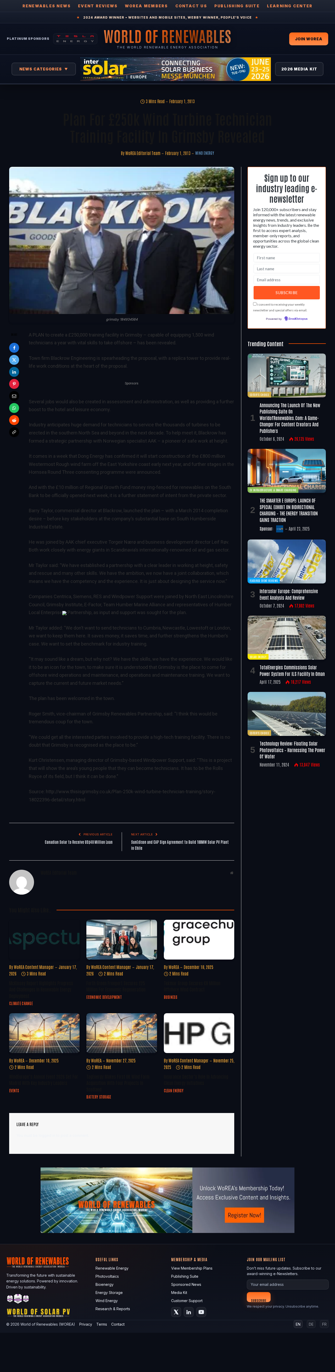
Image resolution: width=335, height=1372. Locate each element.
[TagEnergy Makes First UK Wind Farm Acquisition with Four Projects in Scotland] (121, 1033)
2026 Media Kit (299, 69)
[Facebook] (14, 348)
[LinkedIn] (14, 372)
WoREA (174, 966)
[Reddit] (14, 420)
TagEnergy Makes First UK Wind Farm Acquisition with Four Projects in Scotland (117, 1082)
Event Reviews (98, 6)
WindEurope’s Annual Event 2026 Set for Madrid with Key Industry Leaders (43, 1079)
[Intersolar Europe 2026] (175, 69)
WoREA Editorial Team (142, 153)
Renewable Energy (112, 1268)
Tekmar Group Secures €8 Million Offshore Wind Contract (192, 986)
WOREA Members (146, 6)
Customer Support (187, 1300)
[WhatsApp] (14, 408)
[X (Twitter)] (176, 1312)
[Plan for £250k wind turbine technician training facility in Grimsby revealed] (121, 240)
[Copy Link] (14, 432)
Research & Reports (113, 1309)
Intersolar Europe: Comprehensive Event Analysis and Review (289, 594)
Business (170, 997)
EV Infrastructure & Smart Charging (273, 490)
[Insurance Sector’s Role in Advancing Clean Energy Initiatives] (199, 1033)
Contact (118, 1324)
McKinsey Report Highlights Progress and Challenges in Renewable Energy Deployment (41, 989)
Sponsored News (186, 1284)
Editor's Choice (259, 394)
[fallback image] (167, 1200)
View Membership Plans (192, 1268)
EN (298, 1324)
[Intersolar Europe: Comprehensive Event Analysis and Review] (287, 561)
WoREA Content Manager (34, 966)
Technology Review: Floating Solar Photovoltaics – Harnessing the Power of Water (292, 749)
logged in (47, 1135)
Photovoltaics (107, 1276)
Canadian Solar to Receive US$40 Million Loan (79, 841)
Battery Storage (98, 1096)
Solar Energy (258, 657)
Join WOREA (308, 39)
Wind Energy (204, 153)
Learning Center (290, 6)
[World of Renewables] (18, 1299)
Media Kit (179, 1292)
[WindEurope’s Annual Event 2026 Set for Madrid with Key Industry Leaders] (44, 1033)
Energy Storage (109, 1292)
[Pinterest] (14, 384)
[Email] (14, 396)
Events (14, 1090)
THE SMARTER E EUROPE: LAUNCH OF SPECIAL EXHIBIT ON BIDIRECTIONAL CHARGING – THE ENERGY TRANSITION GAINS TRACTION (289, 509)
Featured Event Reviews (264, 580)
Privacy (85, 1324)
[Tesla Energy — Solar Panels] (75, 38)
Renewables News (47, 6)
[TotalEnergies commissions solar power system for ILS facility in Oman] (287, 638)
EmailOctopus (298, 319)
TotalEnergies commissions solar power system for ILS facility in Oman (292, 670)
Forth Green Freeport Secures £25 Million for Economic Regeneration (116, 986)
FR (324, 1324)
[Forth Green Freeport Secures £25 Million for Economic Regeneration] (121, 939)
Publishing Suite (237, 6)
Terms (101, 1324)
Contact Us (191, 6)
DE (311, 1324)
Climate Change (21, 1003)
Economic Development (104, 997)
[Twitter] (14, 360)
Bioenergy (105, 1284)
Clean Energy (173, 1090)
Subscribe (258, 1300)
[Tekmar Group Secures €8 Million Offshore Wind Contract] (199, 939)
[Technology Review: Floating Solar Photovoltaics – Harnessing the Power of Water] (287, 714)
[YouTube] (201, 1312)
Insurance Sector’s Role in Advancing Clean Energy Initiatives (196, 1079)
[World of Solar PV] (38, 1314)
